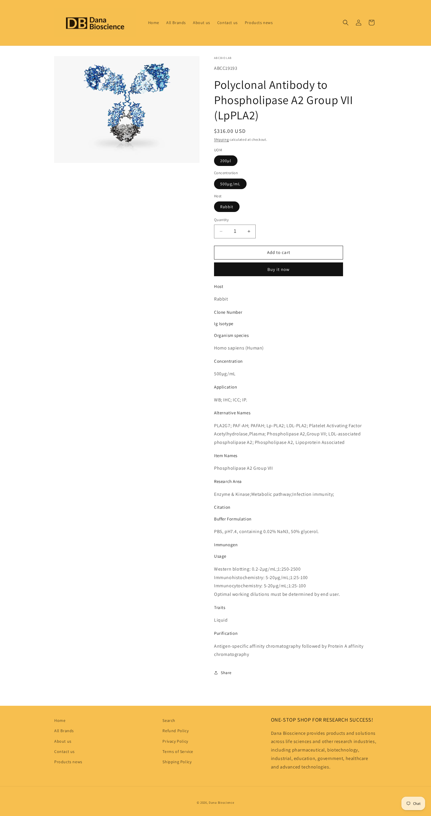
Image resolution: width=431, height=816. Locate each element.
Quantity (221, 219)
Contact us (64, 751)
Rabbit (226, 206)
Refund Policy (175, 730)
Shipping (221, 139)
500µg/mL (230, 183)
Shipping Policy (176, 761)
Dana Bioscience (221, 802)
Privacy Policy (175, 741)
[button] (345, 22)
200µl (225, 160)
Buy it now (278, 269)
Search (168, 720)
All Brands (64, 730)
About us (63, 741)
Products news (68, 761)
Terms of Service (177, 751)
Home (59, 720)
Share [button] (226, 672)
